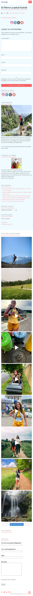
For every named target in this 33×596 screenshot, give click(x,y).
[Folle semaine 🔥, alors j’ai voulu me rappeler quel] (16, 474)
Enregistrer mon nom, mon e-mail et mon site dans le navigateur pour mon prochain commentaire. (16, 79)
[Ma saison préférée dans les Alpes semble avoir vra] (16, 252)
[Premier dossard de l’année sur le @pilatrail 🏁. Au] (16, 411)
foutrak (4, 13)
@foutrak (4, 222)
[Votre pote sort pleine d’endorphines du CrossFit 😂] (16, 347)
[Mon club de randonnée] (16, 120)
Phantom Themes (27, 594)
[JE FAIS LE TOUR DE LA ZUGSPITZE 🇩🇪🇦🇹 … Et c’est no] (16, 284)
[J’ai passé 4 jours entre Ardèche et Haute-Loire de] (16, 506)
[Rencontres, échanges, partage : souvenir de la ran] (16, 442)
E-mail (3, 62)
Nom (3, 55)
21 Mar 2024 (11, 13)
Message (4, 562)
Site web (3, 70)
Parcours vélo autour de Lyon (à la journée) (13, 201)
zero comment (21, 13)
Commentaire (5, 38)
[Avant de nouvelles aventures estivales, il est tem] (16, 379)
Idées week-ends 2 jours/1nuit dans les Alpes (13, 199)
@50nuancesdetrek (7, 224)
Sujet (2, 555)
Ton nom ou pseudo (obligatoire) (11, 543)
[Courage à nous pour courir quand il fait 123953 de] (16, 315)
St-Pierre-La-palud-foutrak (8, 17)
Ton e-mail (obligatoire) (8, 549)
